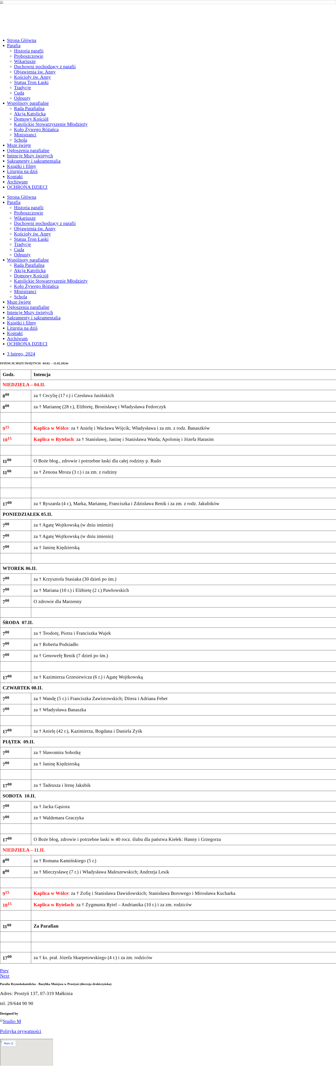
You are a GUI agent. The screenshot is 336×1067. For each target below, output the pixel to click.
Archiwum (17, 181)
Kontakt (15, 176)
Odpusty (22, 98)
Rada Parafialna (29, 108)
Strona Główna (21, 40)
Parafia (13, 45)
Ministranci (25, 134)
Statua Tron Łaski (31, 82)
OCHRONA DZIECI (27, 187)
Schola (20, 140)
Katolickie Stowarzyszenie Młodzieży (51, 124)
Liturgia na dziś (22, 171)
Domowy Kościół (31, 119)
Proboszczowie (28, 56)
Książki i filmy (21, 166)
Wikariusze (25, 61)
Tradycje (22, 87)
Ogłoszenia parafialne (28, 150)
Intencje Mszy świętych (30, 155)
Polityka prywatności (20, 1031)
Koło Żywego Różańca (36, 129)
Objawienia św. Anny (35, 71)
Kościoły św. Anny (32, 77)
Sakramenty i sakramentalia (34, 161)
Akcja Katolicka (30, 113)
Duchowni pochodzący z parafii (45, 66)
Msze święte (19, 145)
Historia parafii (29, 50)
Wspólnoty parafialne (28, 103)
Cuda (19, 92)
